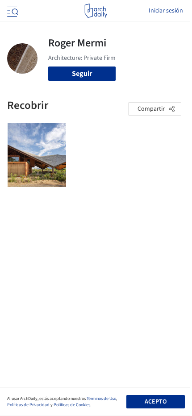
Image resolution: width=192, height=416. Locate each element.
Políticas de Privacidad (28, 405)
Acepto (156, 401)
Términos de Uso (101, 398)
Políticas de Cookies (72, 405)
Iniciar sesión (166, 11)
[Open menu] (11, 10)
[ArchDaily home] (95, 11)
